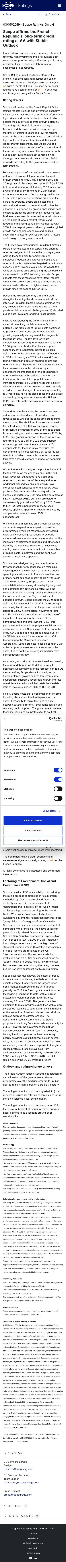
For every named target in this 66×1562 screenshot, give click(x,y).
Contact (33, 1533)
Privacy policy (33, 1553)
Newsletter (33, 1538)
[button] (39, 14)
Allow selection (33, 830)
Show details (49, 811)
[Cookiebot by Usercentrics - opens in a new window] (49, 719)
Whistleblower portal (33, 1543)
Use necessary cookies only (33, 840)
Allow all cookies (33, 820)
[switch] (58, 779)
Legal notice (33, 1548)
